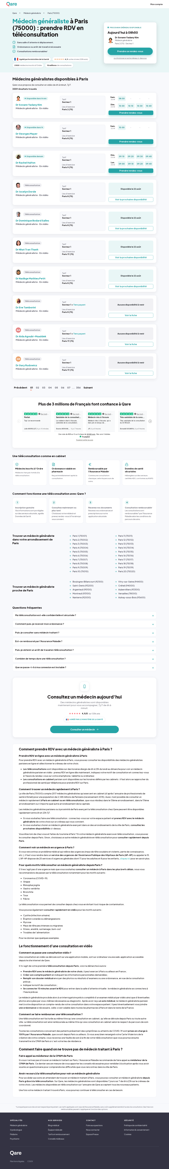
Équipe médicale (55, 1130)
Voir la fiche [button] (131, 315)
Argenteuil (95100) (82, 589)
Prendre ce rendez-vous (130, 51)
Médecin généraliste (32, 13)
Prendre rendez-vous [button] (130, 112)
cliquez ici (125, 858)
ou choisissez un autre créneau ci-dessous (130, 58)
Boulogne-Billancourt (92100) (88, 581)
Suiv (88, 387)
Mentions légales (17, 1161)
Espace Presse (92, 1134)
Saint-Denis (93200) (83, 585)
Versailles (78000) (127, 593)
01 (31, 387)
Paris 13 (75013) (125, 543)
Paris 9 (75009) (80, 567)
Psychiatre (14, 1139)
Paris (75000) (54, 13)
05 (56, 387)
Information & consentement (136, 1130)
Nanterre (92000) (82, 597)
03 (43, 387)
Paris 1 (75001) (80, 535)
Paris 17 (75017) (125, 559)
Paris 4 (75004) (80, 547)
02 (37, 387)
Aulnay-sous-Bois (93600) (131, 597)
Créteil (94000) (126, 585)
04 (50, 387)
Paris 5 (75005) (80, 551)
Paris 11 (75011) (125, 535)
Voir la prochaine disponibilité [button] (131, 199)
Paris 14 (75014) (126, 547)
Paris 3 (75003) (80, 543)
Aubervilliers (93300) (129, 589)
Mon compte (156, 4)
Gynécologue (16, 1130)
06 (62, 387)
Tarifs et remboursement (59, 1134)
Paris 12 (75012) (125, 539)
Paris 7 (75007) (80, 559)
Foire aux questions (94, 1125)
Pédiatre (13, 1134)
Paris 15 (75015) (125, 551)
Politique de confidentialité (135, 1125)
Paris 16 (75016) (125, 555)
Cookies (127, 1134)
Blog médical (53, 1125)
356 (78, 387)
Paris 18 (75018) (125, 563)
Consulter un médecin (82, 729)
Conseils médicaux (56, 1139)
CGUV (30, 1161)
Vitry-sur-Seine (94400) (130, 581)
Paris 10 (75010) (80, 571)
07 (68, 387)
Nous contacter (93, 1130)
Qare (14, 13)
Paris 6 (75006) (80, 555)
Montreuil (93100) (82, 593)
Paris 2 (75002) (80, 539)
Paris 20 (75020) (126, 571)
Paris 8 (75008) (80, 563)
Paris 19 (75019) (125, 567)
